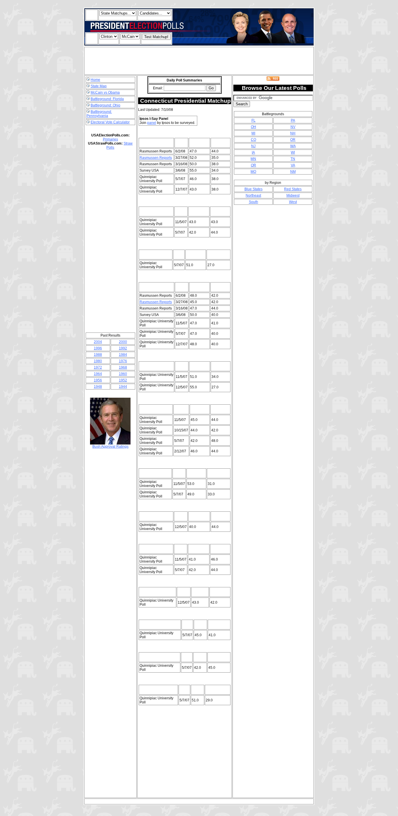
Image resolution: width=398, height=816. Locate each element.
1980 (98, 361)
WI (293, 152)
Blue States (253, 189)
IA (253, 152)
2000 (123, 342)
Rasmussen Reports (156, 158)
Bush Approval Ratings (110, 447)
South (253, 202)
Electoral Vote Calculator (110, 122)
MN (253, 159)
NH (292, 133)
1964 (98, 374)
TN (292, 159)
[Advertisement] (199, 61)
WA (293, 146)
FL (253, 120)
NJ (253, 146)
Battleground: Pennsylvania (99, 114)
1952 (123, 380)
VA (293, 165)
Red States (293, 189)
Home (95, 80)
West (293, 202)
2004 (98, 342)
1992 (123, 348)
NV (292, 127)
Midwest (293, 195)
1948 (98, 387)
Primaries (110, 139)
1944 (123, 387)
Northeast (253, 195)
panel (151, 123)
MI (253, 133)
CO (253, 140)
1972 (98, 367)
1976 (123, 361)
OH (253, 127)
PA (293, 120)
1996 (98, 348)
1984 (123, 355)
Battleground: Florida (107, 99)
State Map (99, 86)
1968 (123, 367)
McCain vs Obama (105, 92)
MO (253, 172)
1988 (98, 355)
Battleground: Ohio (105, 105)
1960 (123, 374)
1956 (98, 380)
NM (293, 172)
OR (292, 140)
